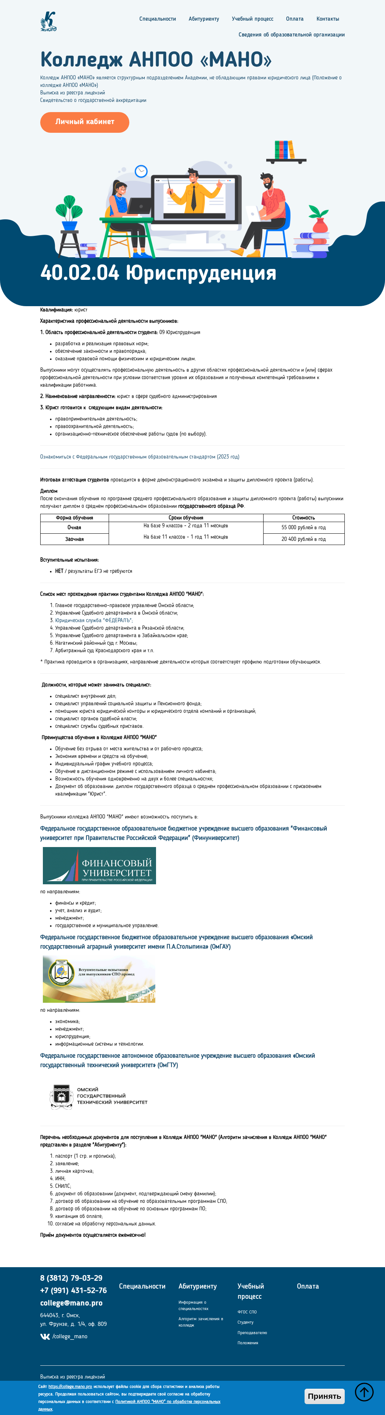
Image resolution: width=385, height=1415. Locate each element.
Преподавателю (252, 1333)
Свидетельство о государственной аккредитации (93, 100)
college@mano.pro (71, 1303)
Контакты (328, 19)
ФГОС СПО (247, 1312)
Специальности (157, 19)
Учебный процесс (252, 19)
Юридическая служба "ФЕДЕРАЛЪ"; (94, 620)
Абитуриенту (204, 19)
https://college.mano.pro (70, 1387)
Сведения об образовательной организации (292, 35)
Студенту (245, 1322)
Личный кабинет (84, 122)
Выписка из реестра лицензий (72, 93)
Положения (248, 1343)
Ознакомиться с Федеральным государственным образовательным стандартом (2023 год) (139, 457)
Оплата (295, 19)
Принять (324, 1396)
